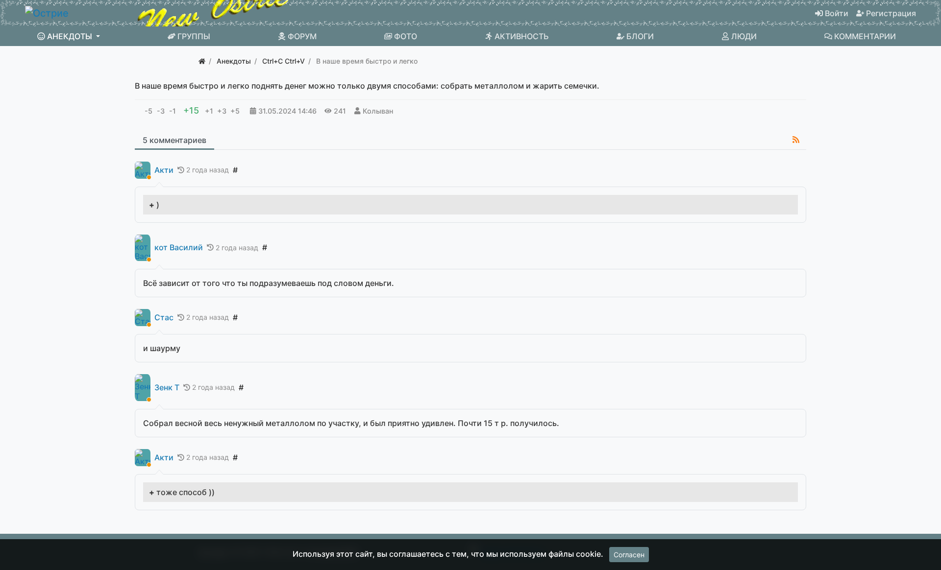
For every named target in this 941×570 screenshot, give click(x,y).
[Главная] (201, 61)
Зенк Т (166, 387)
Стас (163, 317)
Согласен (629, 554)
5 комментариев (174, 140)
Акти (163, 170)
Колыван (378, 111)
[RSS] (796, 139)
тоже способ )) (185, 492)
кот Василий (178, 247)
